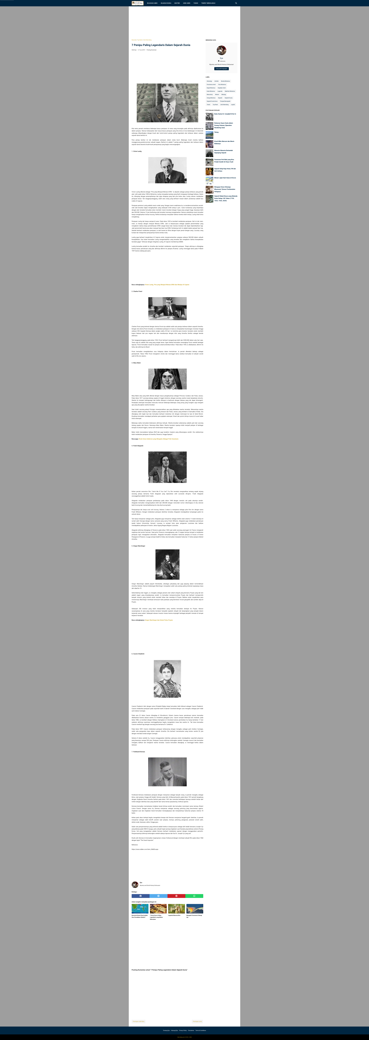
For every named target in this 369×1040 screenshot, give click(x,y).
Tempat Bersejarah (208, 3)
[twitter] (158, 896)
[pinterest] (176, 896)
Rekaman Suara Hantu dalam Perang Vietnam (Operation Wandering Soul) (223, 125)
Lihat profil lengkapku (221, 68)
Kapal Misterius (211, 88)
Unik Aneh (186, 3)
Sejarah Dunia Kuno (212, 101)
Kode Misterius (211, 91)
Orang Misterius (211, 98)
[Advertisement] (184, 22)
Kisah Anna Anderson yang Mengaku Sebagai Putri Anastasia (158, 439)
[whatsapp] (194, 896)
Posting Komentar (151, 50)
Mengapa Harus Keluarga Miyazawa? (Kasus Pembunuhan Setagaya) (224, 189)
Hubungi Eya (174, 1030)
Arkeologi (209, 81)
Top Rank (215, 104)
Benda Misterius (225, 81)
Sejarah (220, 98)
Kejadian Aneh (152, 3)
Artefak (216, 81)
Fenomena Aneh (211, 84)
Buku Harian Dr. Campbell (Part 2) (225, 114)
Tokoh (196, 3)
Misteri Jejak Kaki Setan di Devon (225, 178)
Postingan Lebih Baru (138, 1021)
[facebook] (141, 896)
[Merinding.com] (138, 3)
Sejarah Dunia (166, 3)
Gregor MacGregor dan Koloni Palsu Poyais (159, 620)
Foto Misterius (222, 84)
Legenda (220, 91)
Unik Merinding (224, 104)
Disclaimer (191, 1030)
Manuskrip (210, 94)
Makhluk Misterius (230, 91)
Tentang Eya (166, 1030)
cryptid (233, 104)
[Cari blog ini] (236, 3)
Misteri (177, 3)
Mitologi (223, 94)
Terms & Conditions (200, 1030)
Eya (221, 58)
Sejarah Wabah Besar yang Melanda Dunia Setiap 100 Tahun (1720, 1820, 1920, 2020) (225, 198)
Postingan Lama (197, 1021)
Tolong (216, 132)
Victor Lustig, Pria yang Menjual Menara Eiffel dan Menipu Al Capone (167, 285)
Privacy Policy (183, 1030)
